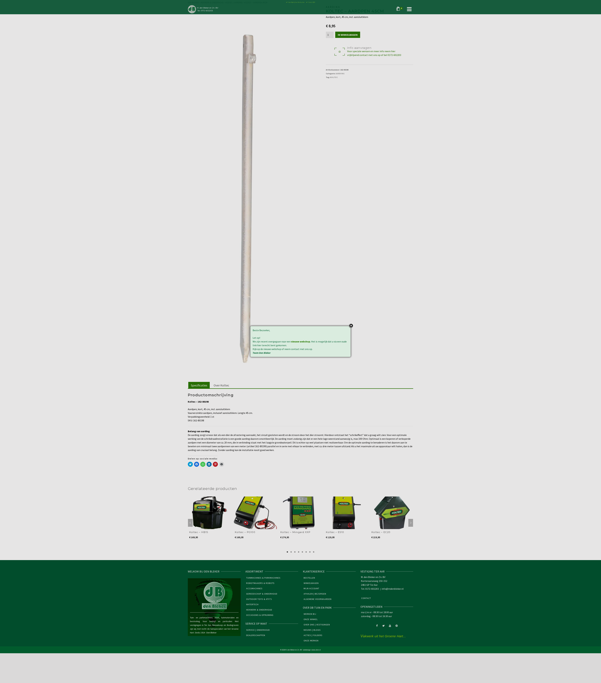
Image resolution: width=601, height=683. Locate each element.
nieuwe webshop (300, 341)
